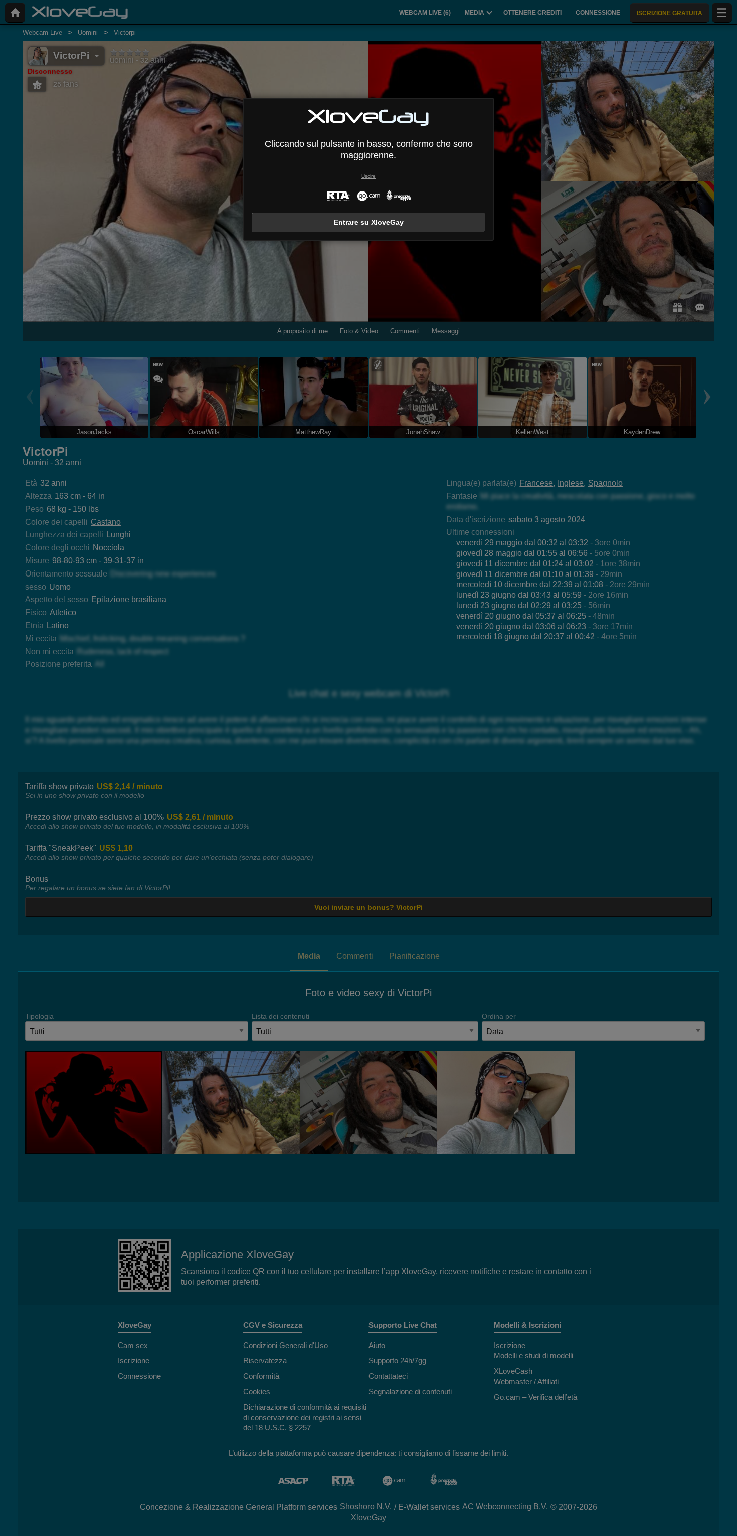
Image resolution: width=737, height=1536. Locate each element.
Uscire (368, 176)
